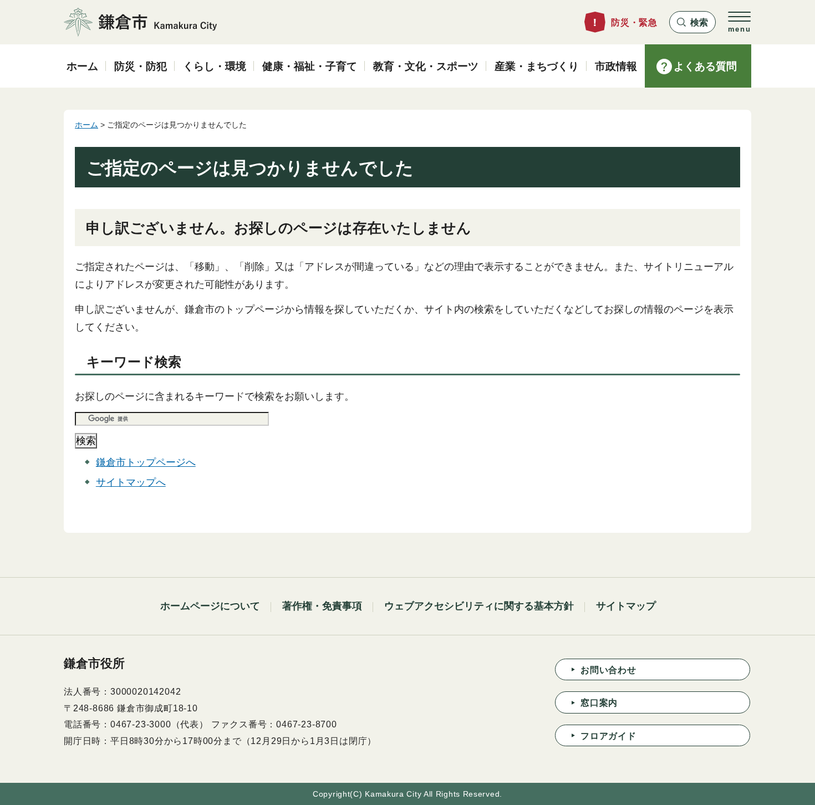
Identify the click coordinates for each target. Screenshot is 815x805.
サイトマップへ (131, 482)
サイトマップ (626, 606)
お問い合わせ (608, 670)
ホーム (86, 124)
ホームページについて (210, 606)
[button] (692, 22)
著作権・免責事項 (322, 606)
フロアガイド (608, 736)
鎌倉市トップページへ (146, 462)
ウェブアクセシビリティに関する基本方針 (479, 606)
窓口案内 (599, 702)
